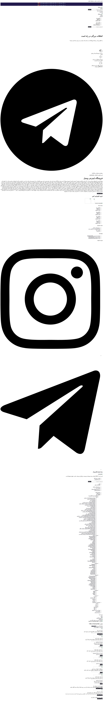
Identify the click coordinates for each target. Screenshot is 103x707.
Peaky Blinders (92, 545)
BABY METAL (92, 565)
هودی (97, 603)
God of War (93, 579)
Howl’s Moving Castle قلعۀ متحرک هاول (87, 531)
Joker (94, 540)
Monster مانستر (92, 512)
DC (94, 557)
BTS (94, 568)
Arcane (93, 555)
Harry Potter (92, 543)
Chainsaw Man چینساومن (90, 504)
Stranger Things (92, 538)
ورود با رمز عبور (99, 641)
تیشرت (96, 605)
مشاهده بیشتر (99, 193)
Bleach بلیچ (93, 507)
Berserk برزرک (92, 501)
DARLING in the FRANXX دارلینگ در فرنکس (86, 516)
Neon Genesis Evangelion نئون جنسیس (87, 517)
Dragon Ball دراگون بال (90, 513)
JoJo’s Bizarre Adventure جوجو (88, 515)
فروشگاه (98, 209)
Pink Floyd (93, 570)
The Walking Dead (91, 561)
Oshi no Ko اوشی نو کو (90, 525)
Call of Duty (92, 585)
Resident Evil (92, 583)
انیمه (97, 496)
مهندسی (96, 590)
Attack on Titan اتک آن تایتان (89, 498)
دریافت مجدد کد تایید (98, 644)
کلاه (94, 609)
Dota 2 (94, 587)
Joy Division (92, 572)
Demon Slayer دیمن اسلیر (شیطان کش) (87, 503)
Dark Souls (93, 589)
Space (94, 593)
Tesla (94, 594)
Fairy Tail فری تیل (91, 526)
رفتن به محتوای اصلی (92, 1)
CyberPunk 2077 (91, 577)
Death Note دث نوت (91, 505)
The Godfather (92, 552)
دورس (96, 604)
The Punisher (92, 556)
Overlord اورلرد (92, 522)
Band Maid (93, 571)
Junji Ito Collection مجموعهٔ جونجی (88, 533)
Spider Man (92, 539)
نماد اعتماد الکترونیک (98, 472)
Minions (93, 562)
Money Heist (92, 547)
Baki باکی (93, 521)
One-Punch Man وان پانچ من (89, 518)
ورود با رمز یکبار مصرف (98, 653)
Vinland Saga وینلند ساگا (90, 527)
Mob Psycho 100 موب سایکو (89, 519)
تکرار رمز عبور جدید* (81, 693)
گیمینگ (96, 575)
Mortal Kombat (92, 578)
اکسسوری (96, 606)
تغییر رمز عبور (99, 695)
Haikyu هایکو (92, 529)
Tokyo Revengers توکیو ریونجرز (88, 511)
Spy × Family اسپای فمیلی (90, 509)
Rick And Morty (92, 536)
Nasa (94, 591)
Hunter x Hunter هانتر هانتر (90, 524)
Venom (93, 558)
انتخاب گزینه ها (93, 626)
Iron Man (93, 553)
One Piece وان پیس (91, 499)
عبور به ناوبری (100, 1)
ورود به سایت (100, 634)
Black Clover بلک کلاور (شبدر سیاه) (88, 510)
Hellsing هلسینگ (92, 530)
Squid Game (92, 554)
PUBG (94, 586)
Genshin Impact (92, 584)
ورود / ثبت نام (97, 612)
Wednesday (92, 560)
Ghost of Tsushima (91, 580)
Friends (93, 548)
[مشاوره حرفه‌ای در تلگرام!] (51, 172)
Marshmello (92, 573)
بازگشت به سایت (99, 688)
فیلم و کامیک (95, 535)
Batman (93, 542)
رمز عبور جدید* (100, 693)
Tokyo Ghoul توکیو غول (90, 508)
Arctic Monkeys (92, 567)
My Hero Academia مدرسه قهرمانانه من (87, 520)
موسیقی (96, 563)
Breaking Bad (92, 537)
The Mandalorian (91, 549)
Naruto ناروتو (92, 500)
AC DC (93, 566)
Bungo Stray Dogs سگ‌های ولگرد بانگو (87, 528)
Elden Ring (93, 581)
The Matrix (93, 550)
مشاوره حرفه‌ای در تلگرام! (97, 173)
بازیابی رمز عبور (99, 654)
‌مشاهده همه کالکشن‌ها (93, 495)
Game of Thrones (91, 546)
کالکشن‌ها (98, 207)
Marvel (94, 541)
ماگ (94, 608)
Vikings (93, 551)
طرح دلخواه (97, 210)
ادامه (101, 645)
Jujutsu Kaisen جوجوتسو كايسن (88, 502)
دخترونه (96, 595)
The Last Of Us (92, 576)
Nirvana (93, 569)
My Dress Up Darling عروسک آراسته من (87, 534)
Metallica (93, 564)
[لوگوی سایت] (99, 8)
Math (94, 592)
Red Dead (93, 582)
